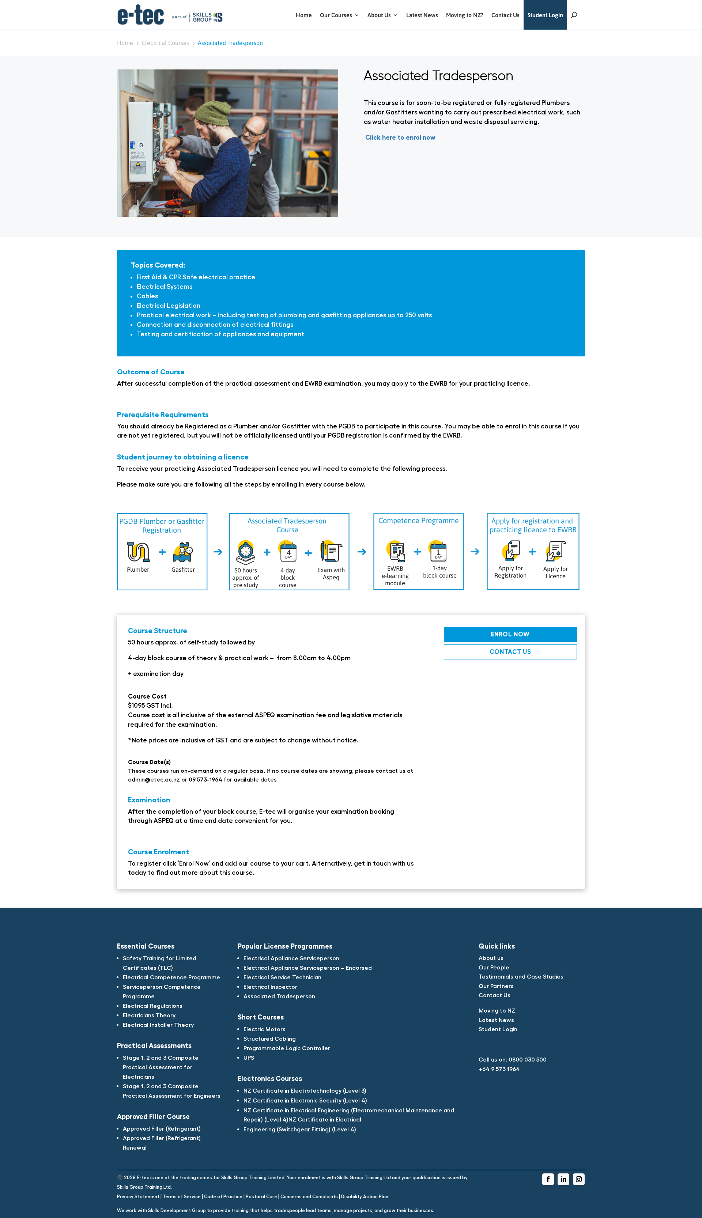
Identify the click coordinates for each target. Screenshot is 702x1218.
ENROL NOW (510, 634)
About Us (379, 15)
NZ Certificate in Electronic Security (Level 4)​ (305, 1100)
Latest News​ (496, 1020)
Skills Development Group (177, 1210)
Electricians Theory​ (149, 1015)
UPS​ (249, 1057)
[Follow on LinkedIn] (563, 1179)
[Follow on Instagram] (579, 1179)
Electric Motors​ (265, 1029)
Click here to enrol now (399, 137)
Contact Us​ (494, 995)
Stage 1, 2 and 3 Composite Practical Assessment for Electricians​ (161, 1067)
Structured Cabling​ (270, 1038)
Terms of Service (182, 1196)
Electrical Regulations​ (152, 1005)
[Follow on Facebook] (548, 1179)
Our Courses (336, 15)
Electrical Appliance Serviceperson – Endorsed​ (308, 967)
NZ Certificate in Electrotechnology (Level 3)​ (305, 1090)
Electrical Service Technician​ (282, 977)
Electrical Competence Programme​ (171, 977)
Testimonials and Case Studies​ (521, 976)
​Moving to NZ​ (497, 1010)
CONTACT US (510, 651)
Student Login (545, 15)
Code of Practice (223, 1196)
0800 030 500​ (528, 1059)
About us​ (491, 957)
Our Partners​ (496, 986)
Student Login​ (498, 1029)
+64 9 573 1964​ (499, 1069)
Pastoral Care (261, 1196)
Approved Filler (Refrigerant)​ (162, 1128)
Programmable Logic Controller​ (287, 1048)
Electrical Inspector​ (270, 986)
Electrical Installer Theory (158, 1024)
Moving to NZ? (464, 15)
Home (304, 15)
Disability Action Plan (364, 1196)
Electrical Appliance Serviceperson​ (291, 958)
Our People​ (494, 967)
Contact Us (505, 15)
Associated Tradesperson (279, 996)
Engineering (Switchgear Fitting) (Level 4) (300, 1129)
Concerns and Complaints (309, 1196)
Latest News (422, 15)
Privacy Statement (138, 1196)
